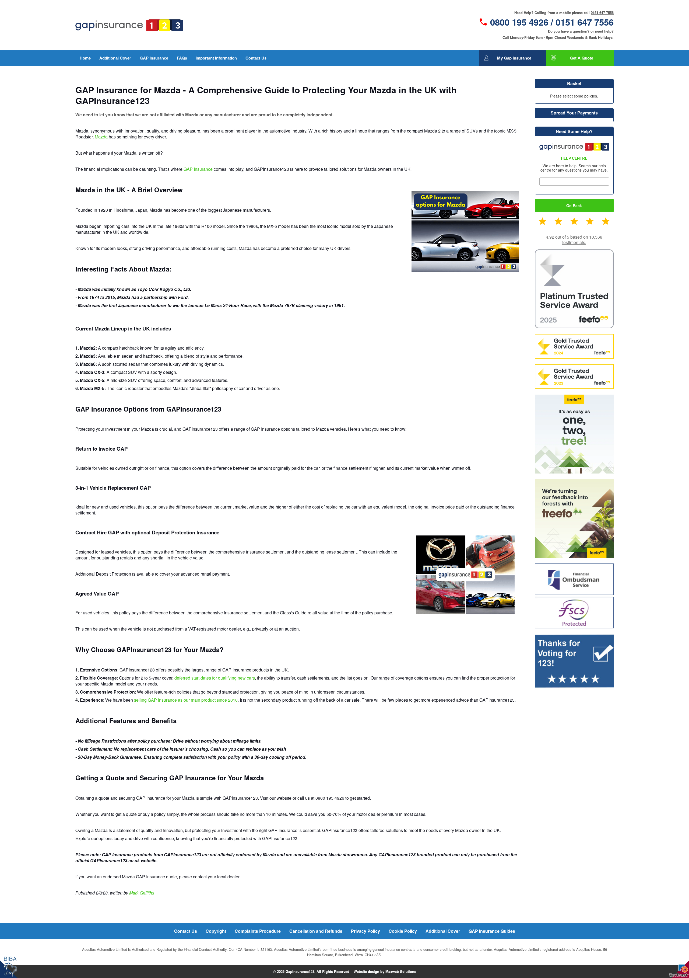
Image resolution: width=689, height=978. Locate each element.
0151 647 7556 (602, 12)
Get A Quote (581, 58)
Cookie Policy (403, 931)
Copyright (216, 931)
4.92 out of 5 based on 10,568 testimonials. (574, 239)
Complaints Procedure (258, 931)
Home (85, 58)
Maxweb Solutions (400, 971)
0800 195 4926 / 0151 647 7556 (552, 22)
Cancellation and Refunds (315, 931)
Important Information (216, 58)
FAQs (182, 58)
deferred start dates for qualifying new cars (214, 678)
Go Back (574, 205)
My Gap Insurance (514, 58)
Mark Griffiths (141, 893)
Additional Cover (115, 58)
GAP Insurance (154, 58)
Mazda (101, 137)
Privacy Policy (365, 931)
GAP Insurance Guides (492, 931)
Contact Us (255, 58)
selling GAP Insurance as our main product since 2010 (186, 700)
